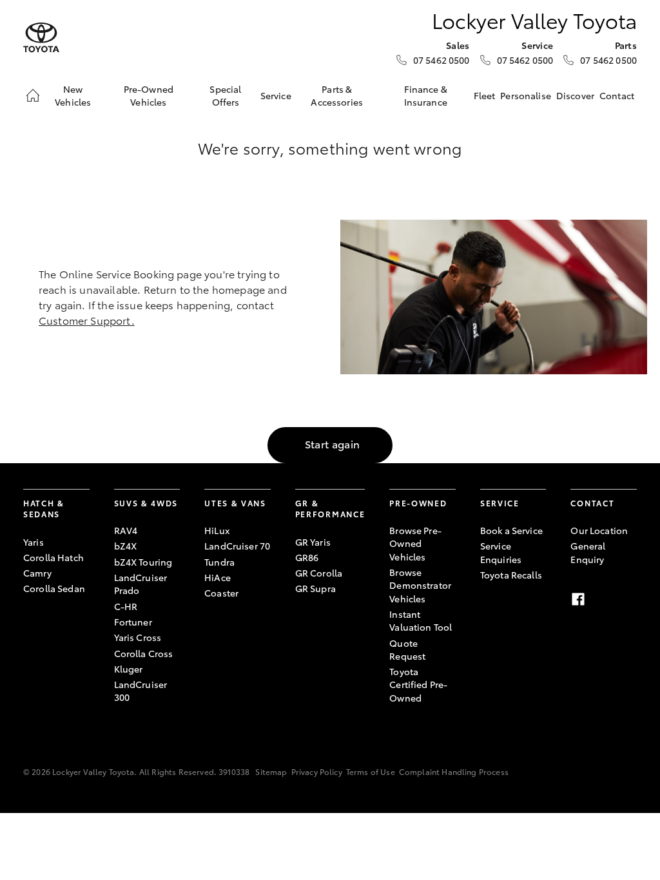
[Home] (33, 95)
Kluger (128, 668)
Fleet (485, 95)
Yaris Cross (138, 637)
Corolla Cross (143, 653)
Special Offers (225, 95)
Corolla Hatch (53, 557)
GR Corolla (318, 572)
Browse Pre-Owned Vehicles (415, 543)
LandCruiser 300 (141, 690)
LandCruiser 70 (237, 545)
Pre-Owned (418, 502)
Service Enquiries (500, 552)
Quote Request (407, 649)
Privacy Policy (316, 771)
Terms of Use (370, 771)
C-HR (126, 606)
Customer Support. (87, 319)
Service (275, 95)
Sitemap (271, 771)
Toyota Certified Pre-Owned (418, 684)
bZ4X (125, 545)
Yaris (33, 541)
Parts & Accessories (337, 95)
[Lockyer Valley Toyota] (41, 38)
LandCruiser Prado (141, 584)
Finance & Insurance (425, 95)
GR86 (307, 557)
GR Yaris (313, 541)
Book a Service (511, 530)
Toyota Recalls (511, 574)
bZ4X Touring (143, 561)
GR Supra (315, 588)
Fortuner (133, 621)
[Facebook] (578, 599)
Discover (575, 95)
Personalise (525, 95)
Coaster (221, 592)
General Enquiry (587, 552)
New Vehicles (73, 95)
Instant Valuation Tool (420, 620)
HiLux (216, 530)
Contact (616, 95)
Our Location (599, 530)
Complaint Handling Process (454, 771)
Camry (37, 572)
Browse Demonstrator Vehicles (420, 585)
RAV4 (126, 530)
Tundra (219, 561)
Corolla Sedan (54, 588)
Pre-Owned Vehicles (148, 95)
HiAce (217, 577)
